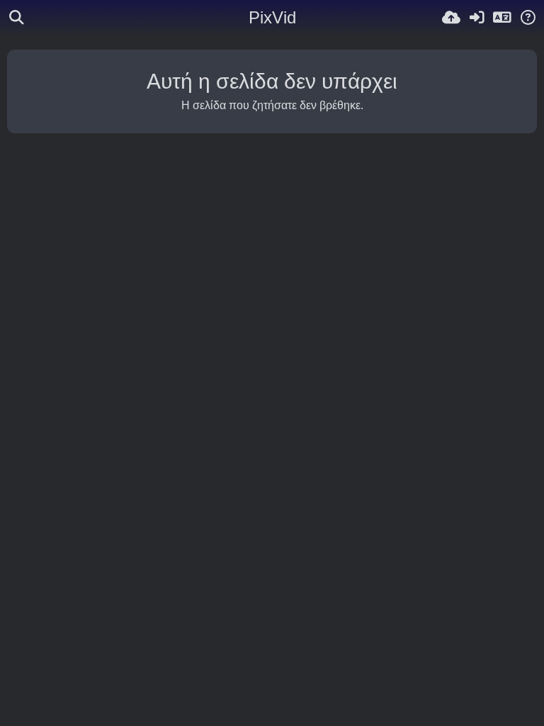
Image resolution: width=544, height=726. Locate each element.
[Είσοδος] (477, 17)
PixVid (272, 17)
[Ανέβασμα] (451, 17)
